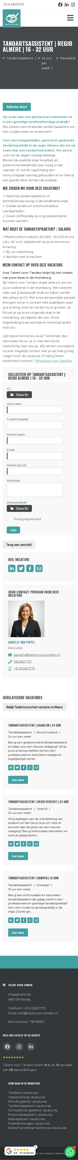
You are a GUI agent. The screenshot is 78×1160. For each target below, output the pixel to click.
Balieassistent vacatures (26, 1119)
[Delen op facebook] (30, 568)
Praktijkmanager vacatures (29, 1123)
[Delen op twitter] (20, 568)
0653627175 (22, 661)
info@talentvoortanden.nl (38, 1013)
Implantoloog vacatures (26, 1097)
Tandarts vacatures (23, 1093)
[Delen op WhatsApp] (30, 767)
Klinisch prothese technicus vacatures (37, 1128)
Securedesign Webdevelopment (57, 1153)
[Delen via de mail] (39, 568)
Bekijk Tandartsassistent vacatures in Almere (34, 707)
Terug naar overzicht (19, 544)
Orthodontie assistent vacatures (33, 1110)
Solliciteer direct (16, 107)
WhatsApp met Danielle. (54, 361)
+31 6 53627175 (13, 4)
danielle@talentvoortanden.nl (37, 655)
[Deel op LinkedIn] (11, 568)
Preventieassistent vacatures (30, 1114)
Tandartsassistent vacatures (29, 1106)
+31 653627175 (24, 668)
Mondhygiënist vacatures (27, 1101)
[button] (70, 1151)
